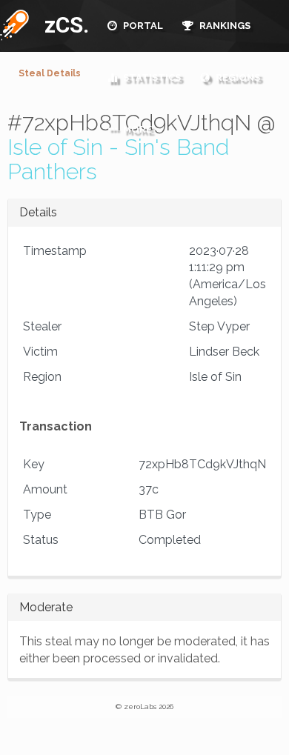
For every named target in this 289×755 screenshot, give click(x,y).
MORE (136, 129)
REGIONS (236, 77)
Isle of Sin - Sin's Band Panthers (118, 159)
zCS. (63, 25)
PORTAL (142, 25)
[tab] (145, 213)
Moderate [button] (46, 607)
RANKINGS (223, 25)
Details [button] (38, 212)
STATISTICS (151, 77)
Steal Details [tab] (50, 73)
